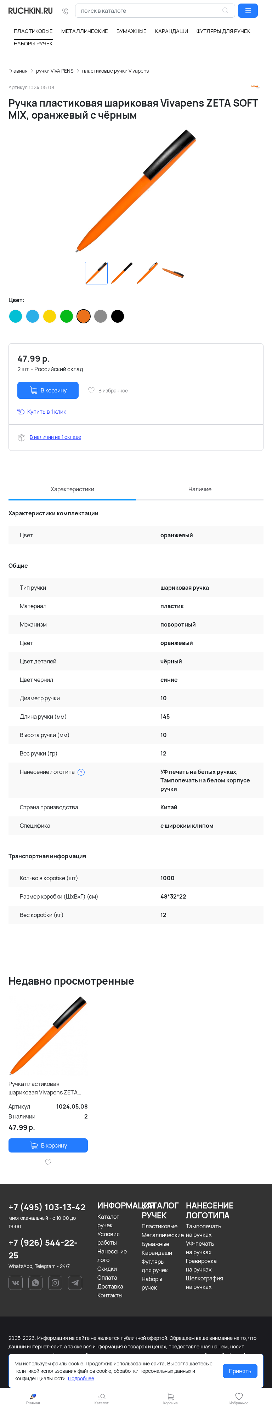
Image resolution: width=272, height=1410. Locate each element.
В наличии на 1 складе (55, 437)
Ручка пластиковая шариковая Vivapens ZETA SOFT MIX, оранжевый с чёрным (43, 1088)
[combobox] (155, 11)
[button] (248, 11)
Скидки (107, 1269)
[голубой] (33, 316)
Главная (18, 70)
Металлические (163, 1235)
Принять (240, 1371)
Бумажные (155, 1244)
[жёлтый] (49, 316)
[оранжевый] (83, 316)
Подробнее (81, 1378)
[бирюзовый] (15, 316)
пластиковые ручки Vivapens (115, 70)
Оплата (107, 1277)
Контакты (110, 1295)
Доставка (110, 1286)
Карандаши (157, 1253)
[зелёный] (67, 316)
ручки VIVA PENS (55, 70)
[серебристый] (101, 316)
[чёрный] (117, 316)
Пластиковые (159, 1226)
